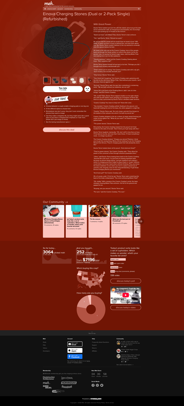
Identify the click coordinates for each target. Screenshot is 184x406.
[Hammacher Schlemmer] (50, 377)
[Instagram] (97, 385)
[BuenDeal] (68, 386)
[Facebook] (93, 385)
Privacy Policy (101, 403)
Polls (44, 345)
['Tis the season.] (99, 227)
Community (120, 339)
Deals (44, 342)
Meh (44, 339)
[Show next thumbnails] (90, 80)
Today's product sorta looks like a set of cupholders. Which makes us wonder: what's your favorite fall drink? (124, 251)
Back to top (92, 333)
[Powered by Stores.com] (92, 399)
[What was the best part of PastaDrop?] (122, 227)
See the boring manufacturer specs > (58, 122)
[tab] (47, 80)
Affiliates (94, 351)
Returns (94, 348)
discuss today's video (126, 307)
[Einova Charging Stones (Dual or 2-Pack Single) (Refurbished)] (53, 227)
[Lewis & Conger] (68, 377)
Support (94, 345)
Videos (45, 348)
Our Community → (55, 202)
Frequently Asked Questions (100, 342)
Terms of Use (110, 403)
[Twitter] (101, 385)
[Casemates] (59, 391)
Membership (47, 371)
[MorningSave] (68, 382)
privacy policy (78, 363)
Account (70, 339)
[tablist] (66, 80)
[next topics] (141, 221)
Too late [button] (63, 88)
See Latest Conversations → (125, 365)
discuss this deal (66, 129)
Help (93, 339)
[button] (45, 9)
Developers (46, 351)
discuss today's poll (126, 281)
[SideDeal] (50, 386)
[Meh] (49, 3)
